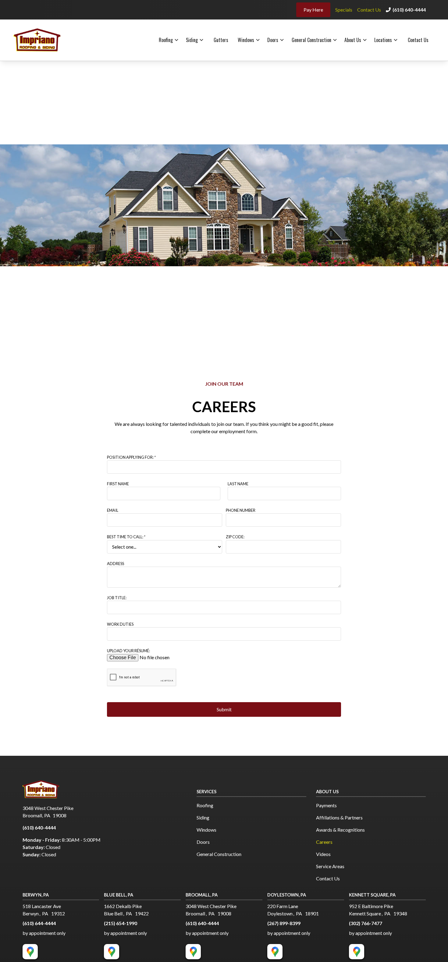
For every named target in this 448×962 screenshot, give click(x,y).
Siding (192, 40)
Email (112, 510)
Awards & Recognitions (340, 830)
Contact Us (369, 9)
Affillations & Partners (339, 817)
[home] (43, 40)
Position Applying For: (131, 457)
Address (115, 563)
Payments (326, 805)
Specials (343, 9)
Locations (383, 40)
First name (118, 483)
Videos (323, 854)
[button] (169, 40)
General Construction (311, 40)
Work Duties (120, 624)
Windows (246, 40)
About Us (352, 40)
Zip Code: (235, 536)
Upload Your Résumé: (128, 650)
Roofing (166, 40)
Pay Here (313, 9)
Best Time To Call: (126, 536)
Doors (272, 40)
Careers (324, 842)
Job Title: (116, 597)
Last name (238, 483)
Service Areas (330, 866)
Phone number (240, 510)
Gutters (221, 40)
